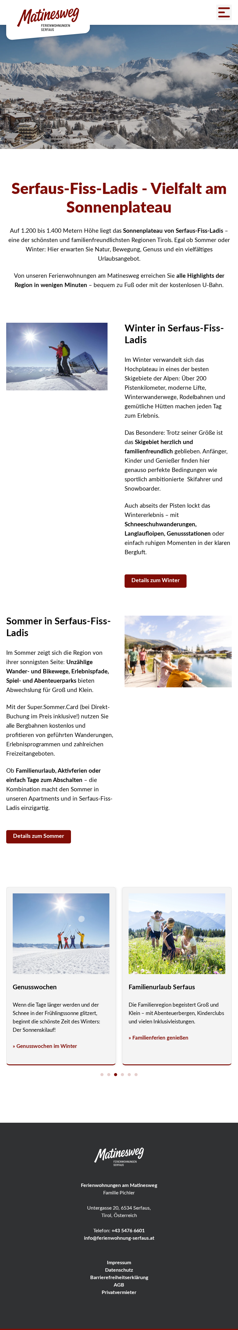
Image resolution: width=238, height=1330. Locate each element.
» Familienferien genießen (158, 1037)
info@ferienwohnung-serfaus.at (119, 1238)
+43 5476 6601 (128, 1230)
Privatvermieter (119, 1292)
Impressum (119, 1262)
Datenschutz (119, 1270)
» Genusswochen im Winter (45, 1046)
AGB (119, 1285)
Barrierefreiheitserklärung (119, 1277)
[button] (102, 1074)
